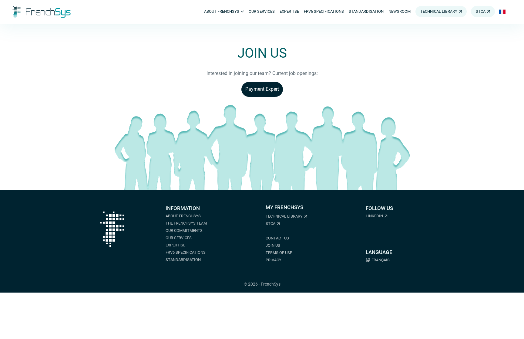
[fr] (502, 12)
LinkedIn (374, 216)
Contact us (277, 238)
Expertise (175, 245)
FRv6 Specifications (186, 252)
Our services (179, 238)
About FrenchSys (183, 216)
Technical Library (284, 216)
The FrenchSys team (186, 223)
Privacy (273, 260)
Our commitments (184, 230)
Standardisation (183, 259)
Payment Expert (262, 89)
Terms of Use (279, 252)
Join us (273, 245)
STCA (270, 223)
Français (380, 260)
